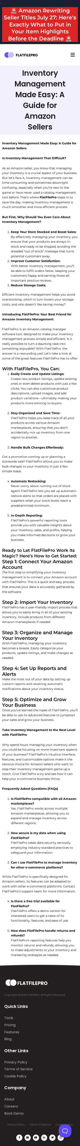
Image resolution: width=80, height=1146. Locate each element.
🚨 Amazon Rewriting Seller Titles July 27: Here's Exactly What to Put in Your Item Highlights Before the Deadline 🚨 (40, 24)
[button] (72, 55)
